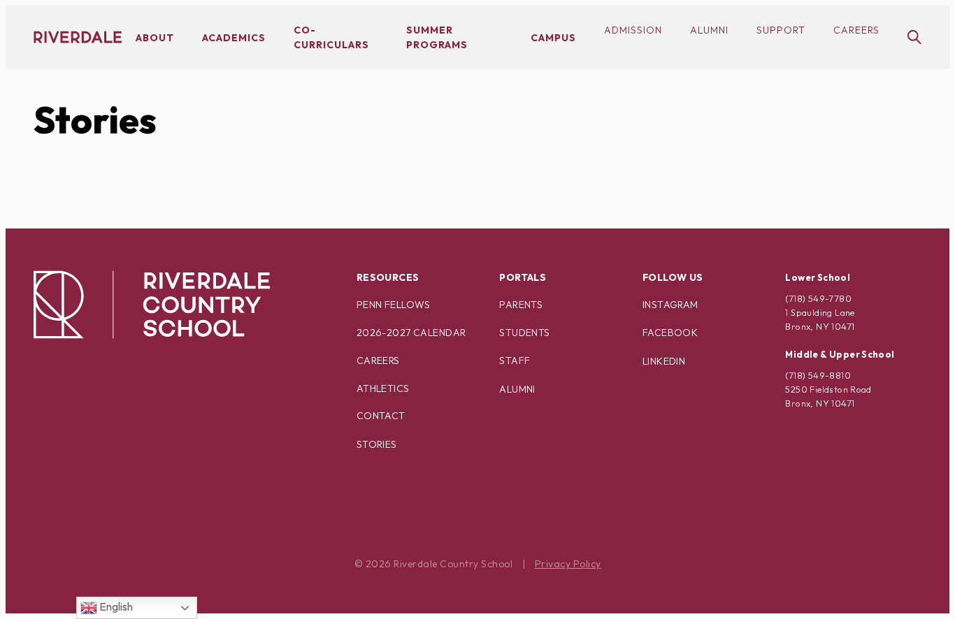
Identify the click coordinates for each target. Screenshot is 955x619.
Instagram (670, 304)
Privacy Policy (568, 564)
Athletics (383, 388)
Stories (95, 119)
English (115, 606)
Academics (234, 37)
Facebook (670, 332)
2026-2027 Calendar (411, 332)
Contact (381, 415)
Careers (856, 30)
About (155, 37)
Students (524, 332)
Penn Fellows (394, 304)
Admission (633, 30)
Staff (514, 360)
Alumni (709, 30)
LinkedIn (663, 361)
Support (780, 30)
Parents (521, 304)
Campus (553, 37)
